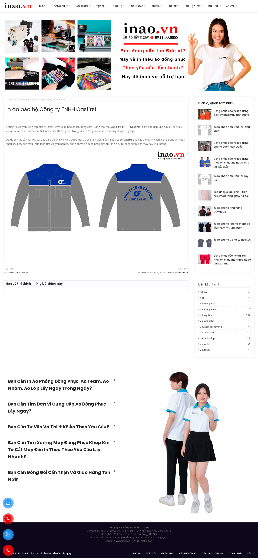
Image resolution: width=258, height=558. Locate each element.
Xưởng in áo (167, 553)
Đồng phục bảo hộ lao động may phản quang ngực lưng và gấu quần (231, 162)
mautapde (225, 349)
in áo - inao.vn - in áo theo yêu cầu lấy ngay (47, 553)
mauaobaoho (225, 320)
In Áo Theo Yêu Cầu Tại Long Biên (232, 129)
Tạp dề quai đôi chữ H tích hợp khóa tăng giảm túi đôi (231, 194)
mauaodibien (225, 332)
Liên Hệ (250, 553)
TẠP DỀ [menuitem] (100, 6)
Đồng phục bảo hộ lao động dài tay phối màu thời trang (231, 113)
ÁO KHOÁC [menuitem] (137, 6)
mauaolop (225, 344)
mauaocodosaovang (225, 326)
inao (225, 297)
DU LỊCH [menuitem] (213, 6)
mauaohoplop (225, 338)
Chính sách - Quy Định (212, 553)
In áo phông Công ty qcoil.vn (232, 239)
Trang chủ (11, 99)
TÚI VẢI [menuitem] (155, 6)
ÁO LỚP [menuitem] (172, 6)
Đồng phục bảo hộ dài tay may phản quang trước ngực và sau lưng (232, 259)
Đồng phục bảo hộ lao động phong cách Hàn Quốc (231, 145)
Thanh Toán (235, 553)
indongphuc (24, 99)
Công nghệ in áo (187, 553)
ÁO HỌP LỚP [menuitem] (193, 6)
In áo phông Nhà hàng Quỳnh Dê (228, 210)
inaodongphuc (225, 303)
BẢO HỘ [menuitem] (117, 6)
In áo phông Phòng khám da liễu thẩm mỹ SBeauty (232, 226)
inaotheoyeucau (225, 309)
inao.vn (137, 553)
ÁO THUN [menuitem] (82, 6)
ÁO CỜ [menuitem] (230, 6)
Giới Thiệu (151, 553)
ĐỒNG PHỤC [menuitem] (61, 6)
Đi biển (225, 292)
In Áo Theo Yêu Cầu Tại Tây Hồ (231, 178)
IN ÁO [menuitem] (41, 6)
